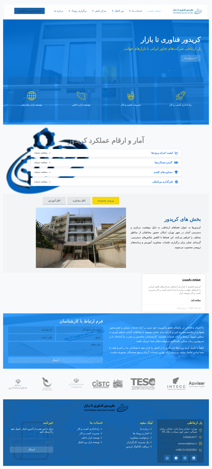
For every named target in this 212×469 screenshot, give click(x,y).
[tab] (105, 200)
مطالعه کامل (196, 300)
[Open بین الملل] (112, 11)
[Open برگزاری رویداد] (69, 11)
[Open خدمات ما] (130, 11)
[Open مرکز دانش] (93, 11)
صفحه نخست (191, 279)
